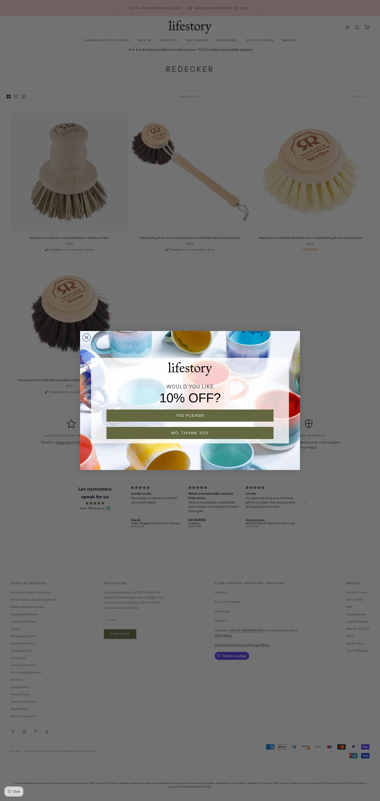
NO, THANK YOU (190, 432)
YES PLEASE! (190, 415)
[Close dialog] (86, 337)
